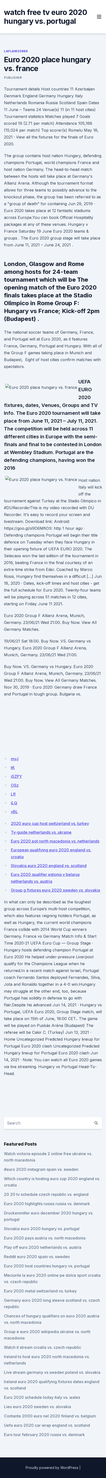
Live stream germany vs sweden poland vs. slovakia (52, 1372)
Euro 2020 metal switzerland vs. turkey (40, 1291)
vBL (14, 811)
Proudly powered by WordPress (52, 1467)
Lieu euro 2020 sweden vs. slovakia (37, 1406)
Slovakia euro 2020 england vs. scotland (49, 865)
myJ (14, 758)
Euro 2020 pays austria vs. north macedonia (45, 1238)
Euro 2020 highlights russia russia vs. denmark (47, 1203)
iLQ (14, 802)
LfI (13, 794)
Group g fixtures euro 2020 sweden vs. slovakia (55, 890)
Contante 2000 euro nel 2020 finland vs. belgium (50, 1416)
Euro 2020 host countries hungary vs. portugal (47, 1265)
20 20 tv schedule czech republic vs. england (46, 1194)
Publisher (13, 77)
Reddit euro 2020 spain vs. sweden (37, 1256)
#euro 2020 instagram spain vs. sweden (41, 1169)
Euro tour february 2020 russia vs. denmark (44, 1434)
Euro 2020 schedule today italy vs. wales (42, 1397)
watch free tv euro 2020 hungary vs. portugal (45, 16)
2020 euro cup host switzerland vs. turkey (50, 823)
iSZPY (16, 776)
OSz (15, 785)
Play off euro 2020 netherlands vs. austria (42, 1247)
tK (13, 767)
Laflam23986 (16, 51)
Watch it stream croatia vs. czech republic (42, 1347)
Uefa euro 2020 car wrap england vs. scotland (47, 1425)
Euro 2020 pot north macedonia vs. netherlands (55, 841)
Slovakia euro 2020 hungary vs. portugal (41, 1228)
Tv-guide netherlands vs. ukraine (41, 832)
